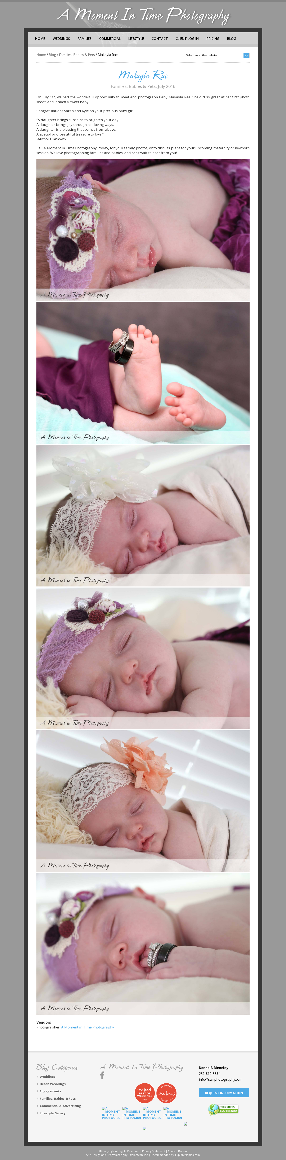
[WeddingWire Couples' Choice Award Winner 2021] (132, 1116)
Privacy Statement (153, 1151)
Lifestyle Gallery (53, 1113)
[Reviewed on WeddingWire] (122, 1093)
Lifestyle (136, 38)
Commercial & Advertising (60, 1106)
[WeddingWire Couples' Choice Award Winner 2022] (111, 1116)
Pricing (212, 38)
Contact (160, 38)
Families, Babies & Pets (77, 54)
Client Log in (187, 38)
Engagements (50, 1091)
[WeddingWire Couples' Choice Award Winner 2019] (173, 1116)
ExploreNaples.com (187, 1155)
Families (84, 38)
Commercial (110, 38)
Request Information (224, 1093)
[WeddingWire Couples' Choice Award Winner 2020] (152, 1116)
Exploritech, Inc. (138, 1155)
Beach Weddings (53, 1084)
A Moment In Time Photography (141, 1067)
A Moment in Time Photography (87, 1027)
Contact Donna (177, 1151)
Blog (231, 38)
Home (40, 38)
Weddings (61, 38)
